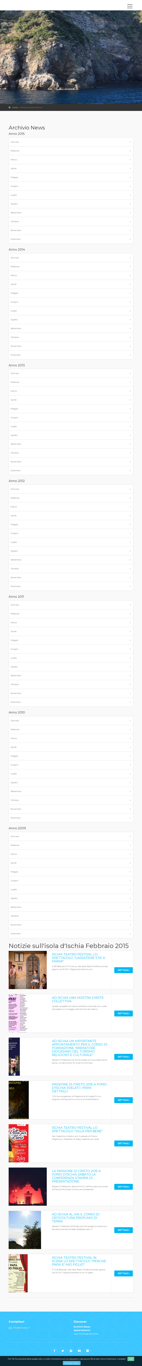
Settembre (16, 212)
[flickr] (88, 1351)
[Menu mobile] (129, 7)
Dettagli (123, 970)
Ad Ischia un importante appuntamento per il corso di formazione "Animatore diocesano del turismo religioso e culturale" (79, 1048)
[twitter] (63, 1351)
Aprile (13, 168)
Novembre (16, 230)
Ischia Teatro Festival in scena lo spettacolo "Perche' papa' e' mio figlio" (79, 1261)
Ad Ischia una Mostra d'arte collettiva (78, 999)
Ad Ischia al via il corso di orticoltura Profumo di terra (75, 1217)
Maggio (14, 177)
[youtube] (79, 1351)
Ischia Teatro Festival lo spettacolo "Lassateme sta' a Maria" (78, 957)
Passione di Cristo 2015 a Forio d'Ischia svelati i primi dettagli (79, 1087)
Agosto (14, 203)
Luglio (14, 195)
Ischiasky (24, 6)
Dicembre (15, 239)
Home (15, 107)
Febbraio (15, 150)
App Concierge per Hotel (86, 1333)
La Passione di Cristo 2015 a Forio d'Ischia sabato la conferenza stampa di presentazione (76, 1176)
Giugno (14, 186)
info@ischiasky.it (21, 1327)
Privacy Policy (72, 1363)
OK (130, 1359)
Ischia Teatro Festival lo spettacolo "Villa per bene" (77, 1129)
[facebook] (54, 1351)
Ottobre (15, 221)
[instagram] (71, 1351)
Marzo (14, 159)
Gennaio (15, 142)
